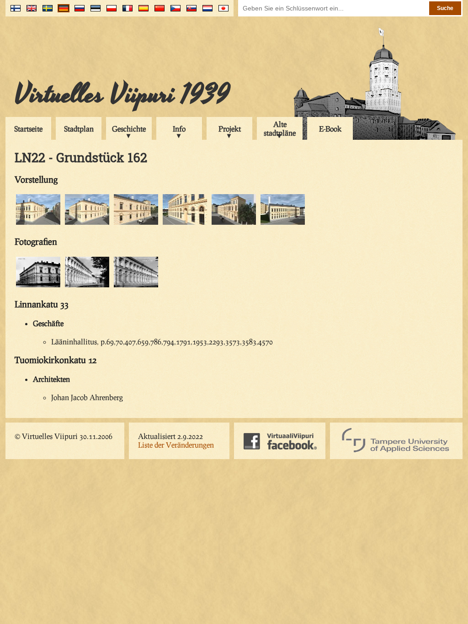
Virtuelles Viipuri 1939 (122, 94)
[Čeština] (173, 11)
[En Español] (141, 11)
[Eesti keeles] (93, 11)
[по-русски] (77, 11)
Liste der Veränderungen (176, 444)
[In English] (29, 11)
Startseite (28, 128)
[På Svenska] (45, 11)
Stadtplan (79, 128)
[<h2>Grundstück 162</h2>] (233, 223)
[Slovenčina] (189, 11)
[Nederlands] (205, 11)
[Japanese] (221, 11)
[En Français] (125, 11)
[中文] (157, 11)
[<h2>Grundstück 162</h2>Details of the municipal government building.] (136, 223)
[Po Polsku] (109, 11)
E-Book (330, 128)
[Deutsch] (61, 11)
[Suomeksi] (13, 11)
